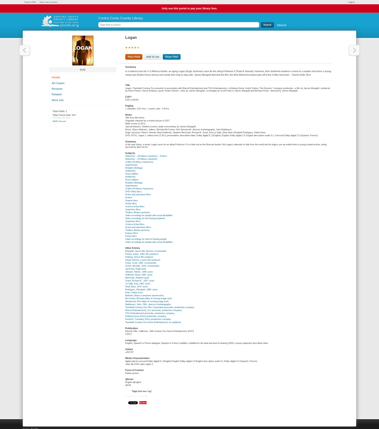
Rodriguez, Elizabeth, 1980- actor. (141, 289)
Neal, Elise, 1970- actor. (136, 286)
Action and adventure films (138, 194)
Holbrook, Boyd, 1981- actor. (139, 274)
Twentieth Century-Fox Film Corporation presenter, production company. (160, 307)
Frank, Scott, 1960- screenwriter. (141, 263)
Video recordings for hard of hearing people (146, 239)
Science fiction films (134, 206)
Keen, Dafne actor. (134, 292)
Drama (128, 197)
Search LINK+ (30, 2)
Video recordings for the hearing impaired (145, 218)
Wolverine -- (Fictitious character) (141, 159)
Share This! (171, 57)
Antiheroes (130, 170)
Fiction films (131, 203)
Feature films (131, 200)
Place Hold (134, 57)
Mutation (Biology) (134, 168)
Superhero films (132, 209)
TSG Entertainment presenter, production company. (150, 313)
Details (56, 77)
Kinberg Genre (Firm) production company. (146, 316)
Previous (24, 50)
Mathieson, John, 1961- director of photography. (148, 304)
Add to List (152, 57)
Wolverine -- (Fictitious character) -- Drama (146, 156)
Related (57, 94)
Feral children (131, 173)
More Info (58, 100)
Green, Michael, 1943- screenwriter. (142, 266)
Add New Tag (145, 391)
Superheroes (131, 165)
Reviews (57, 88)
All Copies (58, 83)
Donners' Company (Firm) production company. (148, 319)
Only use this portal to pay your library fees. (189, 8)
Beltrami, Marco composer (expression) (144, 295)
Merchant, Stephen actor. (137, 277)
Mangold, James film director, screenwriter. (146, 251)
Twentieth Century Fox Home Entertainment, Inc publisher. (153, 322)
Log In (352, 2)
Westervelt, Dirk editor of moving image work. (147, 301)
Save (144, 402)
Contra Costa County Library (120, 18)
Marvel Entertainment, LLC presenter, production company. (153, 310)
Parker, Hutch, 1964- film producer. (142, 254)
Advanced (281, 25)
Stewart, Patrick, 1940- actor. (139, 271)
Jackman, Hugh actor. (136, 268)
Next (354, 50)
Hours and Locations (48, 2)
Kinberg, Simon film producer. (139, 257)
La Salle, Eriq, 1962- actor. (138, 283)
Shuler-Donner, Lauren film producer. (143, 260)
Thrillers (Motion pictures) (137, 212)
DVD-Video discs (133, 191)
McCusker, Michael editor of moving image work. (148, 298)
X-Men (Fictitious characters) (139, 162)
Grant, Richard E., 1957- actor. (140, 280)
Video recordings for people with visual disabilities (149, 215)
